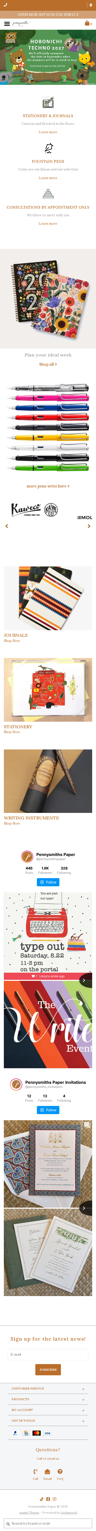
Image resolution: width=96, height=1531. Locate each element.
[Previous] (7, 526)
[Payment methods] (16, 1433)
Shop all (46, 364)
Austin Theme (29, 1512)
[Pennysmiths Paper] (21, 23)
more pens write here (46, 486)
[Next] (89, 526)
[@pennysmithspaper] (27, 857)
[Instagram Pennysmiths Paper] (54, 1499)
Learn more (48, 132)
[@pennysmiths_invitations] (16, 1084)
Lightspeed (69, 1512)
